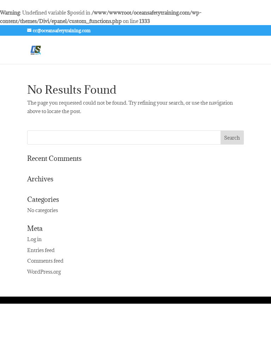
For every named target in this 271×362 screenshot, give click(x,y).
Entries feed (41, 250)
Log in (34, 239)
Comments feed (45, 260)
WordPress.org (44, 271)
